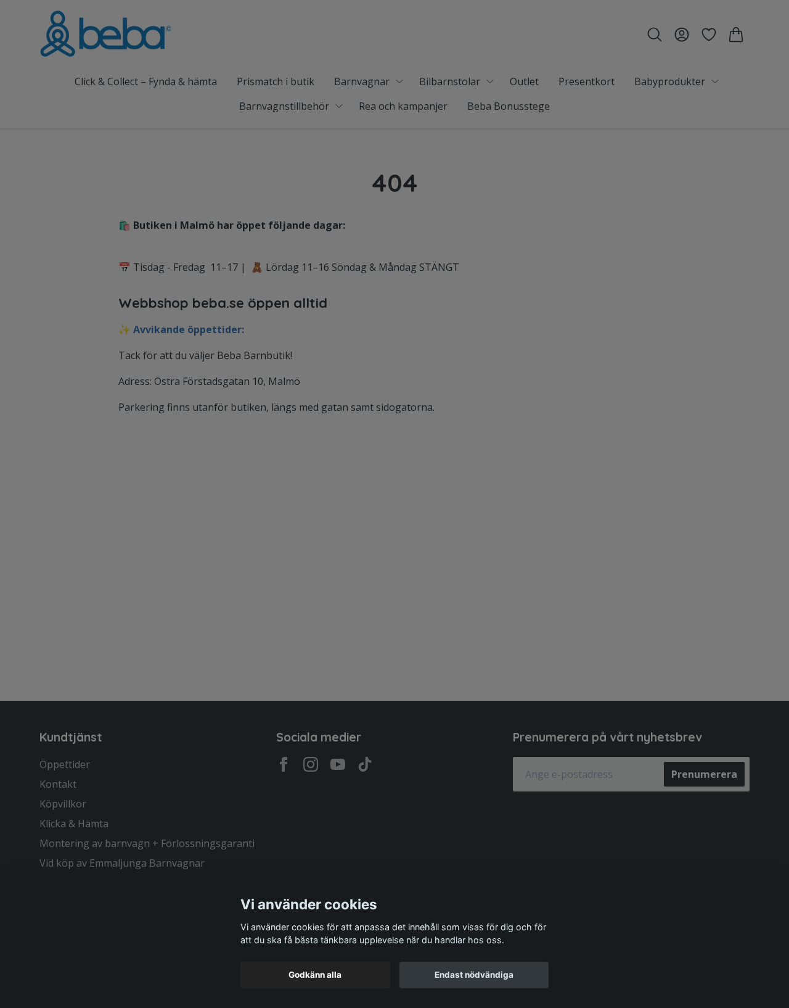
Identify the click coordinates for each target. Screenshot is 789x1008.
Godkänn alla (314, 975)
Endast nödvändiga (474, 975)
